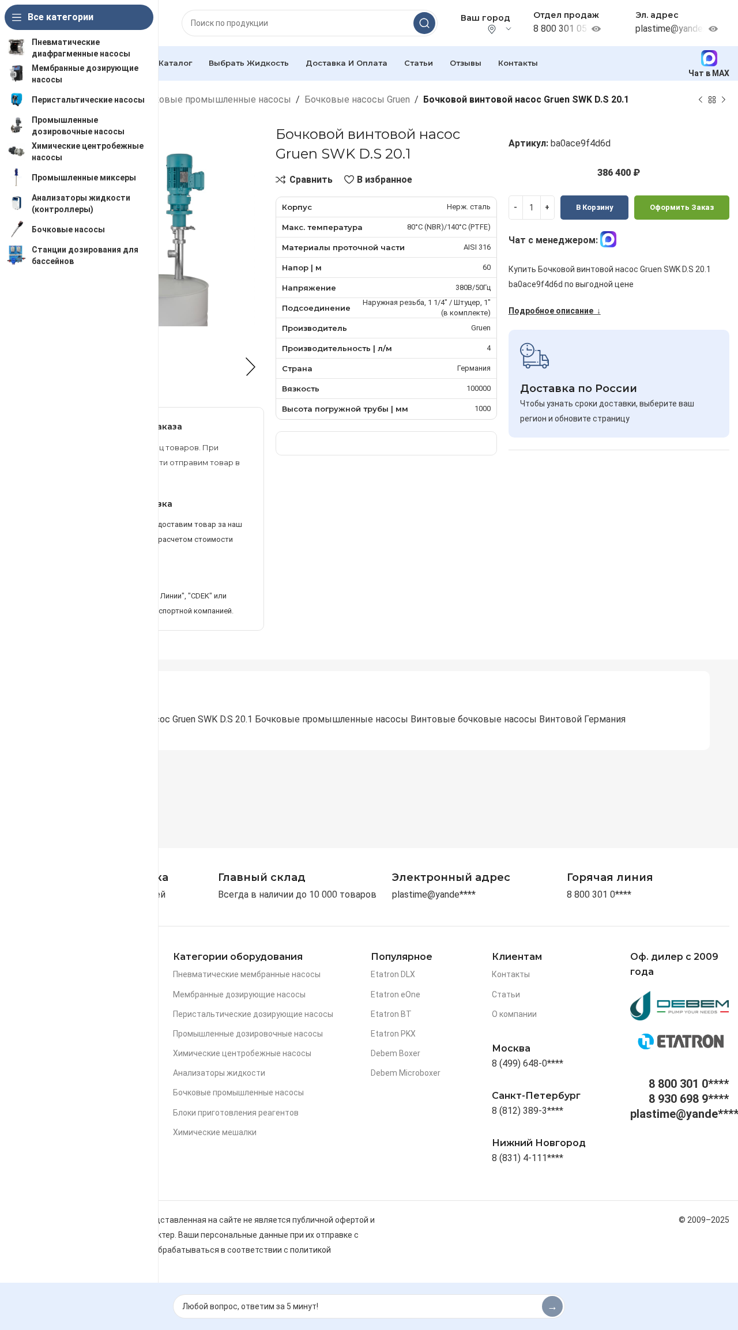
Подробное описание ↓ (555, 310)
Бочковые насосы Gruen (357, 99)
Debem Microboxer (405, 1072)
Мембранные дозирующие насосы (239, 994)
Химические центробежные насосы (242, 1053)
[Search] (424, 23)
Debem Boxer (395, 1053)
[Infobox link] (610, 877)
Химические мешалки (215, 1132)
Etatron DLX (393, 974)
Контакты (511, 974)
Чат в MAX (708, 73)
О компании (514, 1014)
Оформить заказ (682, 207)
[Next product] (723, 100)
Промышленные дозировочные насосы (248, 1033)
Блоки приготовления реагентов (236, 1112)
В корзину (594, 207)
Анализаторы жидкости (219, 1072)
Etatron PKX (393, 1033)
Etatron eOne (395, 994)
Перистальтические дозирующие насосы (253, 1014)
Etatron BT (391, 1014)
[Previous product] (700, 100)
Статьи (506, 994)
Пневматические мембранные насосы (247, 974)
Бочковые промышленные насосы (214, 99)
